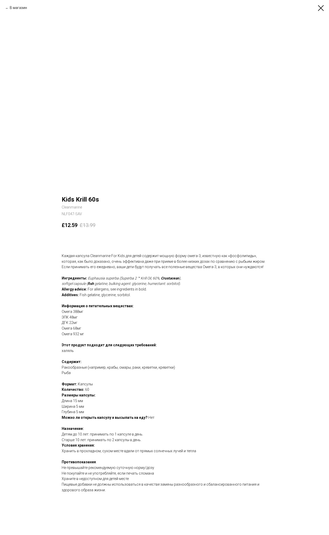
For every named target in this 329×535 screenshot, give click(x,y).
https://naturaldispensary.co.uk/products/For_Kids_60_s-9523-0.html (118, 501)
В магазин (18, 8)
